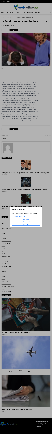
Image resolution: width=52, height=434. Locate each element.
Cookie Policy (15, 216)
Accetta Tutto (26, 224)
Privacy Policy (22, 216)
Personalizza (26, 219)
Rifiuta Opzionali (26, 221)
